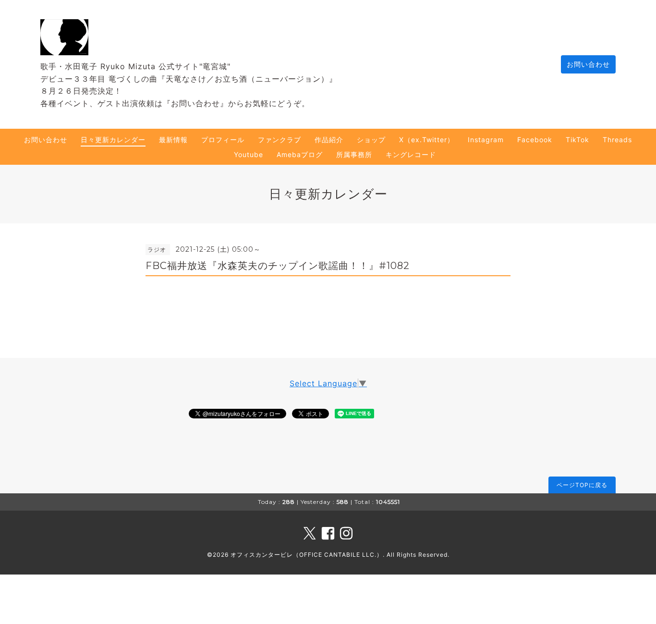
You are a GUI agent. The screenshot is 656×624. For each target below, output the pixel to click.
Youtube (248, 154)
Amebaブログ (300, 154)
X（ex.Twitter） (426, 139)
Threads (617, 139)
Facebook (534, 139)
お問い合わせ (588, 64)
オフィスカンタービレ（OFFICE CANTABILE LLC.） (307, 554)
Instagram (486, 139)
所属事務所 (354, 154)
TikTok (577, 139)
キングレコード (411, 154)
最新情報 (173, 139)
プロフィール (222, 139)
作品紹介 (329, 139)
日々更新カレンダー (113, 139)
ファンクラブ (279, 139)
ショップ (371, 139)
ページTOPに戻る (582, 485)
